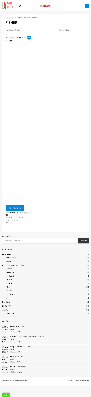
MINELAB (10, 276)
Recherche (6, 236)
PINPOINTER (7, 306)
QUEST (9, 287)
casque (9, 261)
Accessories (6, 254)
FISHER (9, 269)
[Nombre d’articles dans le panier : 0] (81, 5)
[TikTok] (20, 6)
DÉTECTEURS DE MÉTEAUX (13, 265)
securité (5, 310)
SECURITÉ (10, 313)
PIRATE (9, 283)
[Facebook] (17, 6)
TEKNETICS (11, 294)
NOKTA (9, 280)
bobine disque (11, 258)
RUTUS (9, 290)
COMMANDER (15, 208)
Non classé (6, 302)
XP (7, 298)
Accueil (8, 17)
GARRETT (10, 272)
